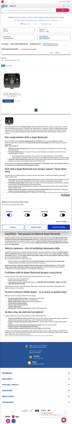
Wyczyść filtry (9, 65)
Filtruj (3, 65)
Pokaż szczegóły (61, 221)
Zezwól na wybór (36, 227)
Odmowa (13, 227)
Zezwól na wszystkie (59, 227)
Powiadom (8, 101)
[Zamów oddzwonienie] (13, 421)
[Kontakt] (8, 421)
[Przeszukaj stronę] (62, 10)
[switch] (27, 215)
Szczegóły (17, 101)
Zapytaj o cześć (26, 24)
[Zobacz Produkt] (12, 81)
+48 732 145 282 (47, 24)
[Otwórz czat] (63, 420)
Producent (3, 58)
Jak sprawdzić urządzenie (28, 49)
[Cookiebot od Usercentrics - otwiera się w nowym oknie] (62, 195)
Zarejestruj (62, 1)
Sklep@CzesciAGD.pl (38, 364)
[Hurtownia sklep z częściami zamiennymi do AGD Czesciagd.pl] (4, 6)
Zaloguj (68, 1)
